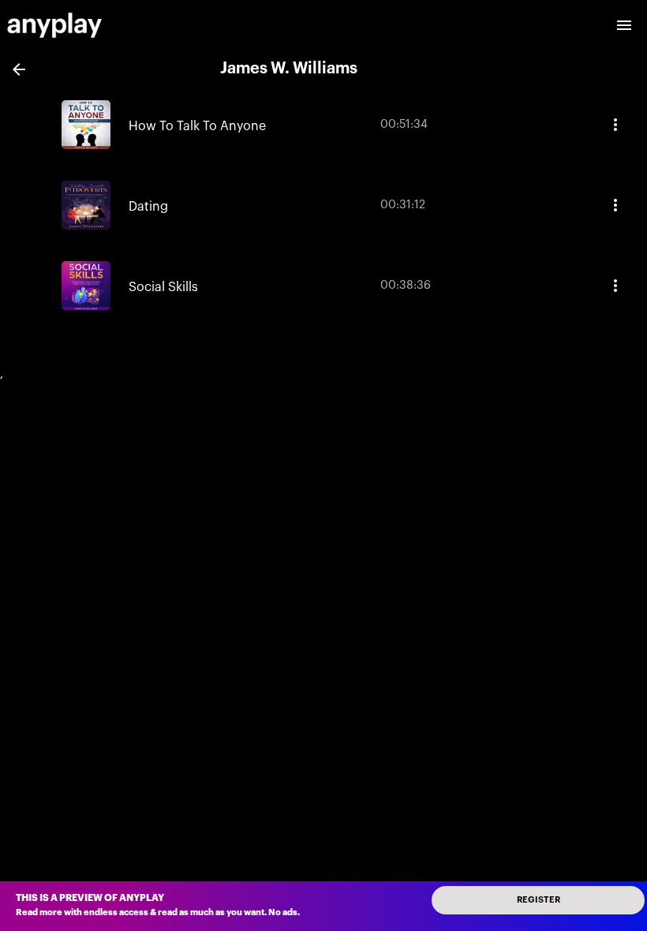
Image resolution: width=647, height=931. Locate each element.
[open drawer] (624, 25)
